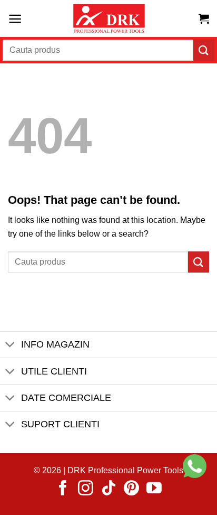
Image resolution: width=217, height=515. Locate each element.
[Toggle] (10, 345)
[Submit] (203, 50)
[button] (15, 19)
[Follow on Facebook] (63, 489)
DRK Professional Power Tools (125, 470)
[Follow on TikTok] (108, 489)
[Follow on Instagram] (85, 489)
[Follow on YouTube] (154, 489)
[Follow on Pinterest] (131, 489)
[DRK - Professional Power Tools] (108, 19)
